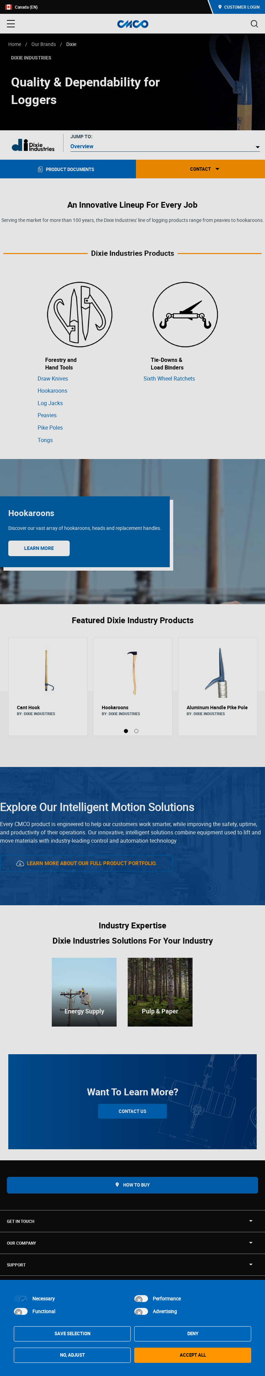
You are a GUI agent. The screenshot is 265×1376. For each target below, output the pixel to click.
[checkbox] (21, 1298)
